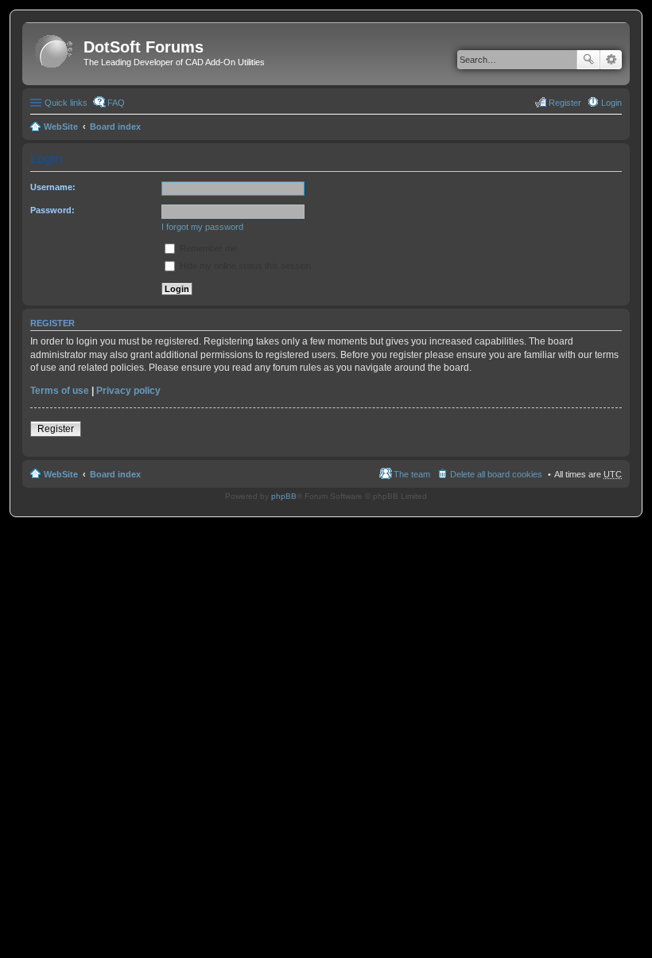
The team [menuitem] (412, 474)
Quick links (66, 102)
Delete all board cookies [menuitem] (496, 474)
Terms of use (59, 390)
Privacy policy (128, 390)
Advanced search (611, 59)
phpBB (284, 496)
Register (55, 428)
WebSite (61, 126)
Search (588, 59)
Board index (115, 126)
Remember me (207, 248)
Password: (52, 210)
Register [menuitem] (565, 102)
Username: (53, 187)
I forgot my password (202, 227)
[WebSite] (54, 52)
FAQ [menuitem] (116, 102)
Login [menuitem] (611, 102)
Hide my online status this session (244, 266)
